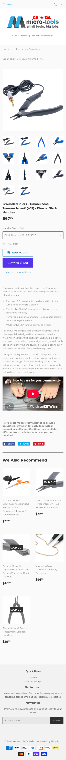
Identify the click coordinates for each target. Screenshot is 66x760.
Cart (60, 4)
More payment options (17, 272)
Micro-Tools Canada (23, 741)
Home (6, 49)
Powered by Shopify (48, 741)
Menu (10, 4)
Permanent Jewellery (28, 49)
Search (33, 677)
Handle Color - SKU (14, 228)
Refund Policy (33, 681)
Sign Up (56, 720)
